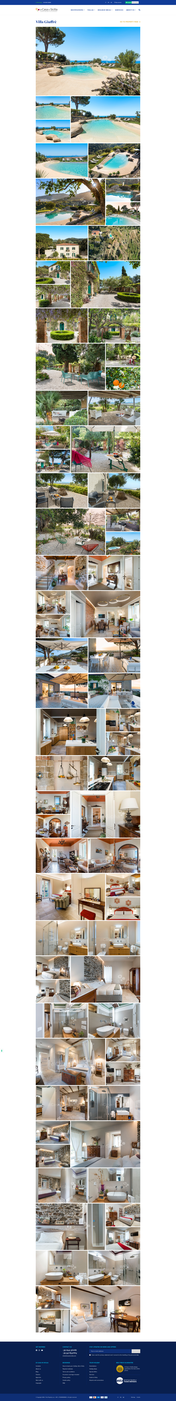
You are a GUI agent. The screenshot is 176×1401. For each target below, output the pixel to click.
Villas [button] (90, 10)
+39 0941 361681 (47, 2)
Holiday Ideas (93, 1369)
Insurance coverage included (71, 1374)
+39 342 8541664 (70, 1353)
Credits (138, 1397)
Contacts (38, 1366)
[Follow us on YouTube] (42, 1350)
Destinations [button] (77, 10)
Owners (38, 1374)
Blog (37, 1372)
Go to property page (129, 22)
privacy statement (105, 1355)
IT (105, 2)
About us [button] (130, 10)
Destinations (92, 1366)
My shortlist (118, 2)
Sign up (136, 1351)
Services (119, 10)
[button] (139, 10)
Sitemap (133, 1397)
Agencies (38, 1377)
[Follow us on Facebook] (36, 1350)
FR (108, 2)
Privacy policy (66, 1377)
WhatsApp (39, 2)
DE (111, 2)
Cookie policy (66, 1380)
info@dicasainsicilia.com (69, 1356)
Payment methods (68, 1369)
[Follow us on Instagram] (39, 1350)
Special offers (93, 1372)
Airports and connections (96, 1380)
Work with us (39, 1380)
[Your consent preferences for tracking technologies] (1, 1050)
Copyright (38, 1383)
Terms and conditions (69, 1372)
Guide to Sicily (93, 1377)
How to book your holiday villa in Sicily (73, 1366)
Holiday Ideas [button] (104, 10)
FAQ (64, 1383)
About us (38, 1369)
